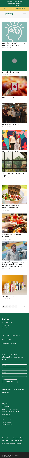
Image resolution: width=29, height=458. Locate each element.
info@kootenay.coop (9, 343)
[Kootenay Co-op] (9, 14)
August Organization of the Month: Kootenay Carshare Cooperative (13, 264)
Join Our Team (7, 417)
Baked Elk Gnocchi (11, 72)
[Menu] (24, 14)
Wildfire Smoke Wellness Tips (14, 174)
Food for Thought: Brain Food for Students (13, 44)
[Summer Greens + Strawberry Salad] (14, 194)
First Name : (6, 360)
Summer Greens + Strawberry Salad (10, 206)
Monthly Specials (18, 1)
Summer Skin (8, 296)
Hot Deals (9, 1)
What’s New (6, 414)
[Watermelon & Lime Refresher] (14, 223)
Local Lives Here (10, 97)
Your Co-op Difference (10, 409)
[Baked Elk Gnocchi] (14, 61)
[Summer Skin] (14, 285)
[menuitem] (9, 1)
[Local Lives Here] (14, 86)
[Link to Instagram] (2, 429)
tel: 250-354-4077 (7, 339)
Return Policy (7, 422)
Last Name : (6, 366)
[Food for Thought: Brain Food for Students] (14, 32)
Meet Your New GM (11, 151)
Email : (4, 372)
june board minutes (11, 124)
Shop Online (6, 406)
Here (22, 9)
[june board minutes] (14, 113)
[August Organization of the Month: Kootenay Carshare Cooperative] (14, 251)
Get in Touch (6, 419)
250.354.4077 (14, 6)
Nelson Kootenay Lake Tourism (12, 440)
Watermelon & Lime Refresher (11, 235)
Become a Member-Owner (14, 3)
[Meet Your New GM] (14, 140)
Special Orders (7, 424)
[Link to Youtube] (5, 429)
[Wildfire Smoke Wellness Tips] (14, 162)
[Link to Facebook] (7, 429)
